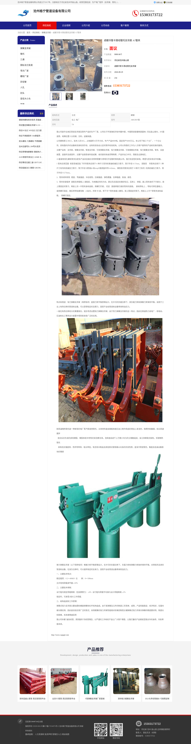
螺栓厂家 (24, 76)
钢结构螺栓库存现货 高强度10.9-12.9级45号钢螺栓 (31, 120)
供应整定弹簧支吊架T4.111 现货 (31, 125)
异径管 (23, 82)
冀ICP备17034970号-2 (50, 726)
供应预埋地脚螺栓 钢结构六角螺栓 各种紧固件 (31, 152)
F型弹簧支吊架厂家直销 (63, 699)
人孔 (22, 87)
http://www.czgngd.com (60, 635)
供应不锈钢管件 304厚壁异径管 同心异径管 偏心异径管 (31, 136)
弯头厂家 (24, 71)
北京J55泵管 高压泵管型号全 (32, 699)
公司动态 (105, 25)
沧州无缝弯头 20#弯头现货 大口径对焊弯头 (31, 146)
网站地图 (65, 734)
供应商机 (47, 25)
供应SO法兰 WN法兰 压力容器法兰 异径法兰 (31, 130)
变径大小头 (25, 99)
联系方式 (144, 25)
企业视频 (66, 25)
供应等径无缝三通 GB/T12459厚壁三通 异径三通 (31, 162)
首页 (28, 33)
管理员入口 (56, 734)
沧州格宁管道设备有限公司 (69, 726)
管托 (22, 54)
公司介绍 (86, 25)
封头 (22, 93)
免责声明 (48, 734)
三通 (22, 59)
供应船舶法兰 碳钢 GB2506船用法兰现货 (31, 168)
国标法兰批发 (26, 65)
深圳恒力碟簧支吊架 (95, 699)
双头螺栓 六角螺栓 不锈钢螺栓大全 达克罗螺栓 (31, 141)
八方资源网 (39, 734)
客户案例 (125, 25)
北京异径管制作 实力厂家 (157, 699)
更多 (41, 114)
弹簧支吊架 (46, 33)
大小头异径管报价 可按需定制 (126, 699)
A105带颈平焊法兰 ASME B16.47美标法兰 (31, 157)
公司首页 (27, 25)
